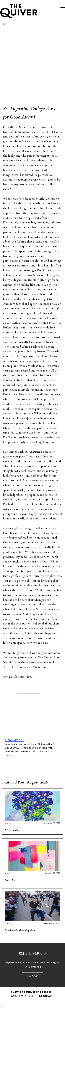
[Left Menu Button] (2, 1006)
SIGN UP (32, 975)
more (10, 755)
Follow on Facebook (31, 991)
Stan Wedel (14, 740)
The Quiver (44, 995)
